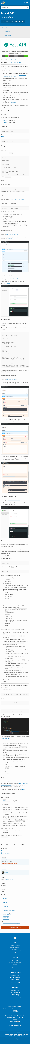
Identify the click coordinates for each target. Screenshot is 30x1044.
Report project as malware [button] (15, 927)
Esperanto (18, 1035)
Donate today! (15, 1011)
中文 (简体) (20, 1034)
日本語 (18, 1033)
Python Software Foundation (18, 1015)
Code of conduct (14, 994)
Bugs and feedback (15, 975)
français (14, 1033)
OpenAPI (17, 101)
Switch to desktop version (15, 1025)
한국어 (22, 1035)
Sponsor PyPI (15, 981)
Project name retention (14, 951)
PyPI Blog (14, 960)
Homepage (5, 851)
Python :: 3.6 (6, 916)
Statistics (15, 964)
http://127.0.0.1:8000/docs (12, 234)
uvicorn (2, 136)
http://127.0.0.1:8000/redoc (14, 279)
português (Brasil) (24, 1033)
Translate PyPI (14, 979)
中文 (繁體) (26, 1034)
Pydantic (5, 122)
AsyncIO (5, 902)
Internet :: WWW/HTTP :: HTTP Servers (11, 923)
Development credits (14, 983)
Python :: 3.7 (6, 917)
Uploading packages (14, 947)
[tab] (15, 28)
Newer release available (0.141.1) (9, 863)
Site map (15, 1019)
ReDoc (8, 283)
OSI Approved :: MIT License (9, 910)
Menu (25, 2)
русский (10, 1035)
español (10, 1033)
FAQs (15, 953)
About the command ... (14, 191)
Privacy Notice (14, 996)
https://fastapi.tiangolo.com (15, 60)
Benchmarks (23, 789)
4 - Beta (5, 898)
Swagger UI (9, 238)
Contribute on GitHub (14, 977)
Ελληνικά (11, 1034)
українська (7, 1034)
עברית (14, 1035)
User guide (14, 949)
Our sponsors (15, 968)
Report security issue (15, 992)
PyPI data (3, 859)
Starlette (5, 120)
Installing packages (14, 945)
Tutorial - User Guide (5, 738)
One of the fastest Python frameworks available (14, 75)
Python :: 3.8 (6, 919)
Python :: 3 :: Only (7, 914)
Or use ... (6, 176)
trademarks (7, 1015)
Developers (5, 906)
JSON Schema (12, 102)
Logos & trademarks (15, 966)
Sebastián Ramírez (9, 879)
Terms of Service (14, 990)
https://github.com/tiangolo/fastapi (15, 62)
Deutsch (15, 1034)
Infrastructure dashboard (14, 962)
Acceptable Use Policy (14, 998)
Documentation (6, 853)
